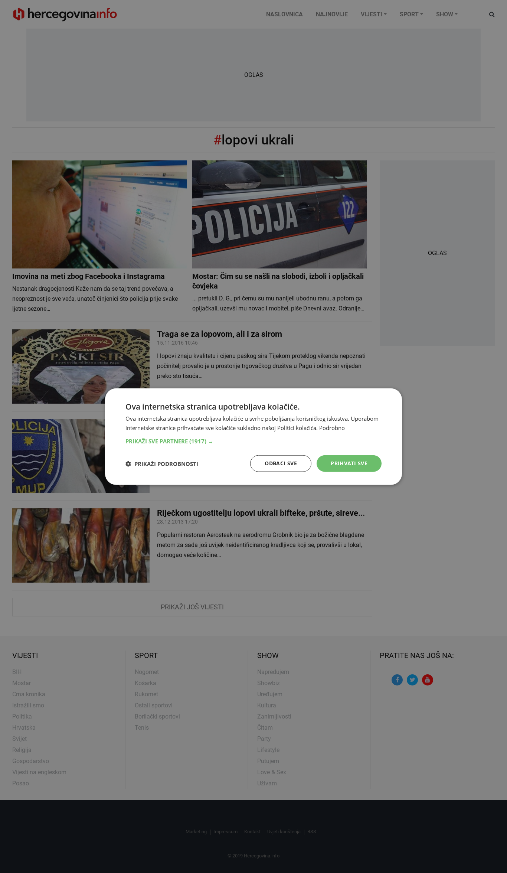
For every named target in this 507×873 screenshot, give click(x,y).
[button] (253, 441)
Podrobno (332, 427)
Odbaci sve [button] (281, 463)
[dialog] (253, 436)
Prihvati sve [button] (349, 463)
